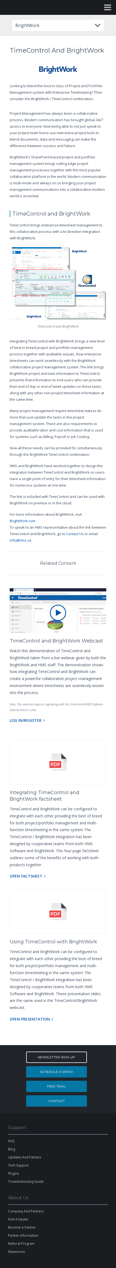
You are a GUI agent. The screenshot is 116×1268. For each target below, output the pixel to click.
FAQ (11, 1141)
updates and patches (24, 1157)
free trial (56, 1086)
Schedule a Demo (56, 1072)
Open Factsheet (26, 876)
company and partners (26, 1211)
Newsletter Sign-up (56, 1057)
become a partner (22, 1227)
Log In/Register (26, 720)
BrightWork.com (22, 520)
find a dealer (18, 1219)
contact (56, 1101)
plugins (13, 1173)
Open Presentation (30, 1019)
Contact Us (75, 533)
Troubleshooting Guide (26, 1181)
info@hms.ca (20, 540)
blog (11, 1149)
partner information (23, 1235)
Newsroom (16, 1251)
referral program (21, 1243)
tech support (18, 1165)
